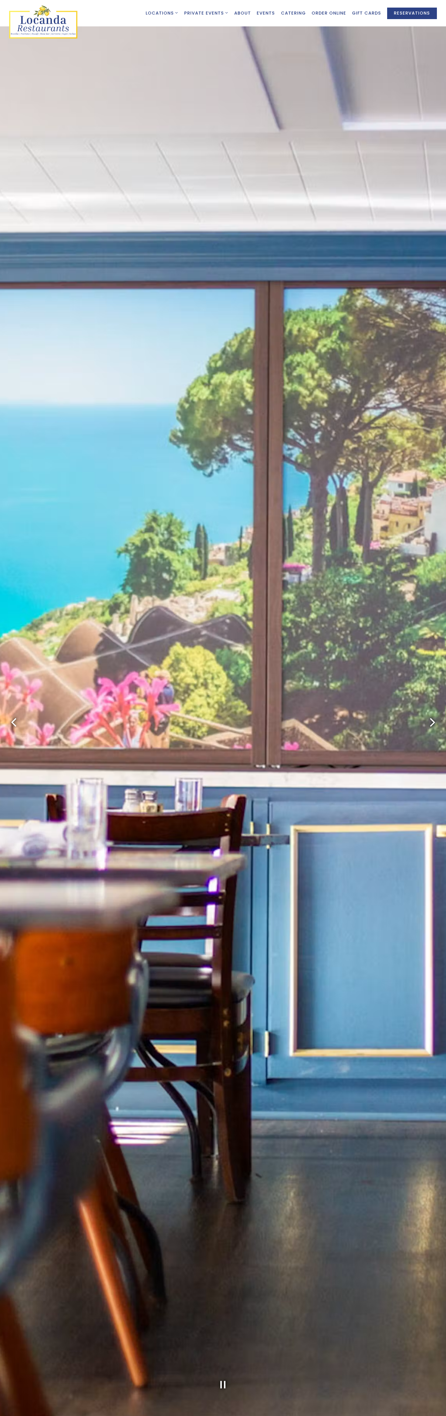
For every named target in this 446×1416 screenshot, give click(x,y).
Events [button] (266, 13)
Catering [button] (293, 13)
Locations (162, 13)
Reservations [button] (412, 13)
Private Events (206, 13)
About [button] (242, 13)
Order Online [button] (329, 13)
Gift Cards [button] (366, 13)
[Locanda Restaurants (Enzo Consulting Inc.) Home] (43, 21)
